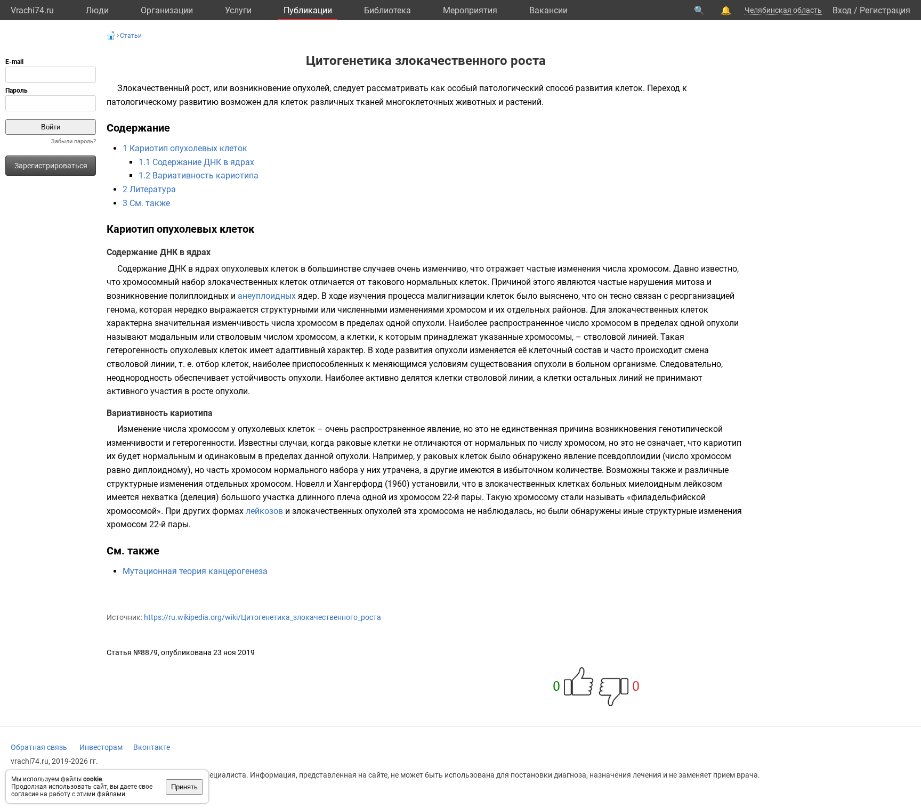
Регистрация (885, 10)
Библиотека (387, 10)
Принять (184, 787)
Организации (167, 10)
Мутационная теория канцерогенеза (195, 571)
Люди (97, 10)
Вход (842, 10)
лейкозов (264, 511)
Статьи (131, 35)
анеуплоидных (267, 296)
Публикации (308, 10)
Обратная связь (39, 747)
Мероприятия (470, 10)
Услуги (238, 10)
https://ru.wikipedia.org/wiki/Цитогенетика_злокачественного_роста (262, 617)
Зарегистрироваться (50, 165)
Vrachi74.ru (32, 10)
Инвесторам (101, 747)
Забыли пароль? (73, 141)
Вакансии (548, 10)
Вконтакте (151, 747)
